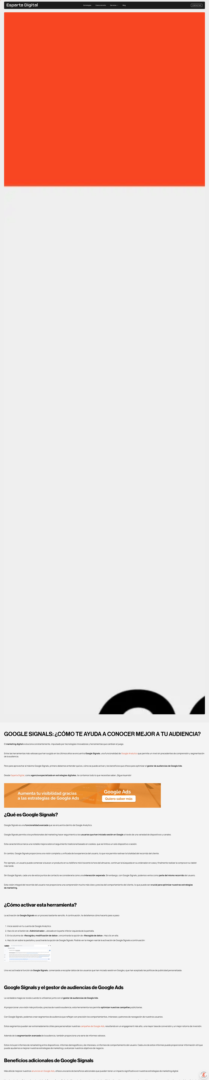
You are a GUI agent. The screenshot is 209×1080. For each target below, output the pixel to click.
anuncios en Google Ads (43, 1071)
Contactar (196, 5)
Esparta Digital (17, 775)
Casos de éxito (101, 5)
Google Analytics (129, 753)
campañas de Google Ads (92, 1026)
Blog (124, 5)
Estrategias (87, 5)
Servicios (113, 5)
